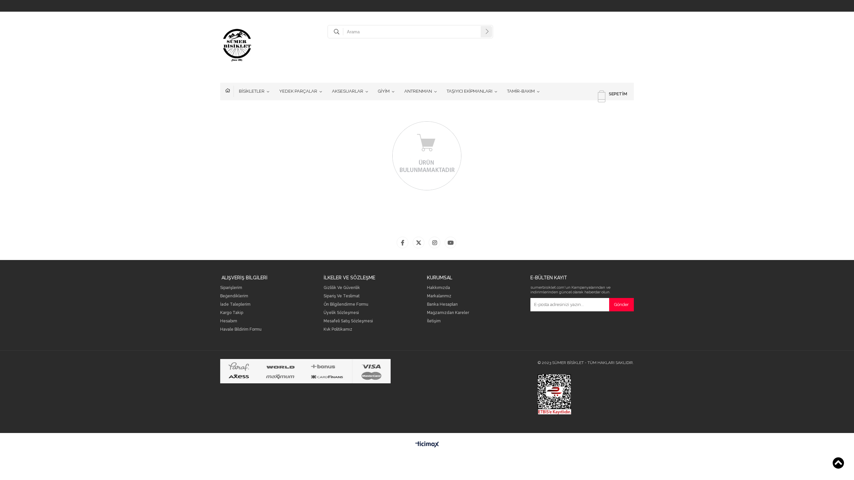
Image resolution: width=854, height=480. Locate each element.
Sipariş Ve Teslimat (342, 296)
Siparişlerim (231, 288)
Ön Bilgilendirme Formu (346, 304)
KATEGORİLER (229, 91)
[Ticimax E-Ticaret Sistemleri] (427, 444)
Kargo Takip (231, 313)
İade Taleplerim (235, 304)
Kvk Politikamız (338, 329)
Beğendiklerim (234, 296)
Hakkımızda (438, 288)
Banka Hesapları (442, 304)
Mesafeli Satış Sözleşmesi (348, 321)
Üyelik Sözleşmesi (341, 313)
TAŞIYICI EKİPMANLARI (469, 91)
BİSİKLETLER (252, 91)
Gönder (621, 304)
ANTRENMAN (418, 91)
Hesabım (228, 321)
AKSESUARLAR (347, 91)
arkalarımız (440, 296)
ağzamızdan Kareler (449, 313)
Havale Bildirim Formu (241, 329)
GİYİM (384, 91)
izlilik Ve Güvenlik (343, 288)
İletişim (434, 321)
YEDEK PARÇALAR (298, 91)
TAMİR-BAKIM (521, 91)
